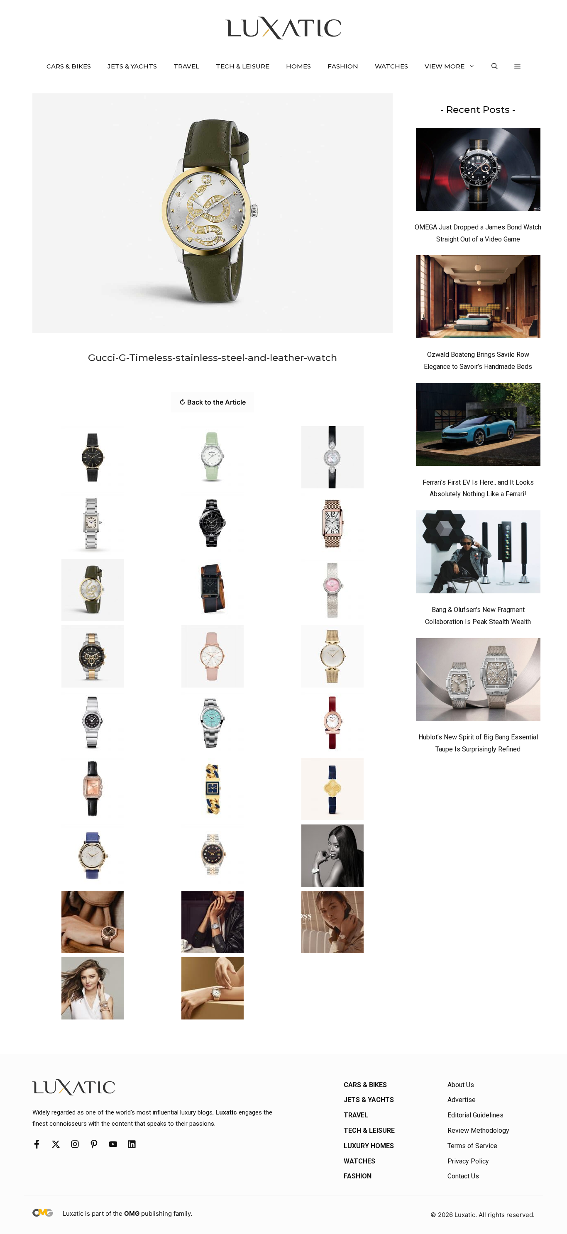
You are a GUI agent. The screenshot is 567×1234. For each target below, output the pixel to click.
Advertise (461, 1100)
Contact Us (463, 1176)
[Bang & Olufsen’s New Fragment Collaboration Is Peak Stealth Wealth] (478, 553)
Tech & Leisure (242, 66)
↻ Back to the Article (212, 402)
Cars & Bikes (68, 66)
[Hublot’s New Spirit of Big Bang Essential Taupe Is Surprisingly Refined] (478, 681)
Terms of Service (472, 1146)
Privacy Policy (468, 1161)
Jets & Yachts (132, 66)
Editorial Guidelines (475, 1115)
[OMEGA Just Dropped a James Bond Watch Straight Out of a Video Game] (478, 171)
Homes (298, 66)
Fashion (342, 66)
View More (444, 66)
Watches (391, 66)
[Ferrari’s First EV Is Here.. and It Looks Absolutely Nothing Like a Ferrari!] (478, 426)
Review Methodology (478, 1130)
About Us (460, 1085)
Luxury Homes (369, 1146)
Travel (186, 66)
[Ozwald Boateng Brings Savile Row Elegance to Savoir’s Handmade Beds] (478, 298)
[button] (494, 66)
